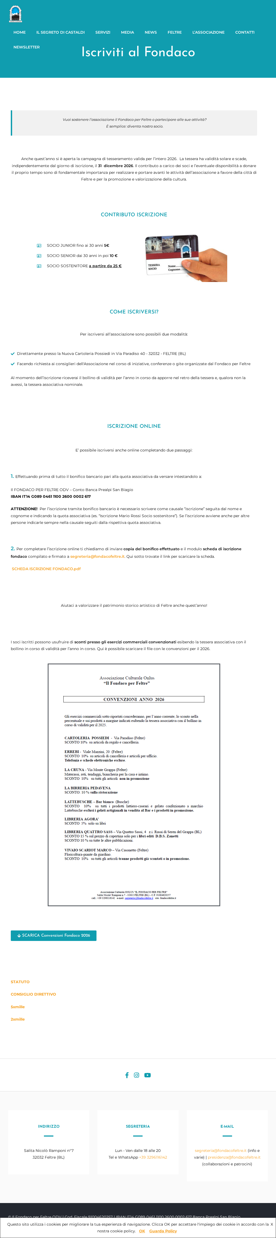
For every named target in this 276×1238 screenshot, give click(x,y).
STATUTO (20, 981)
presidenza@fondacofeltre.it (234, 1157)
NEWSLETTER (26, 47)
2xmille (18, 1019)
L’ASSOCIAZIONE (208, 32)
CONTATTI (244, 32)
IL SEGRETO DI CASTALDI (60, 32)
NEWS (151, 32)
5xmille (18, 1006)
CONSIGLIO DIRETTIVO (33, 994)
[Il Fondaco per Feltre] (16, 21)
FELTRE (175, 32)
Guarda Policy (163, 1231)
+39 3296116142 (153, 1157)
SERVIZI (102, 32)
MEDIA (127, 32)
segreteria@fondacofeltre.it (97, 556)
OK (142, 1231)
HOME (19, 32)
